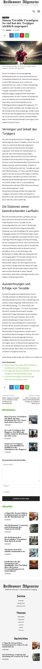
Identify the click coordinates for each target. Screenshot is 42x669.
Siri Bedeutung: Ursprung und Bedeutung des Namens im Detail (16, 527)
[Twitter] (16, 35)
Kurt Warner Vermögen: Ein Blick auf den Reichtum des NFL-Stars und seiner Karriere (15, 419)
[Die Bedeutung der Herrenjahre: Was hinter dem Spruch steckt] (33, 540)
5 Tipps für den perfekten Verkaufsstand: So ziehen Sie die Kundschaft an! (15, 515)
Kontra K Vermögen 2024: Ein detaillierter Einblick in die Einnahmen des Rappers (15, 447)
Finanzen (6, 17)
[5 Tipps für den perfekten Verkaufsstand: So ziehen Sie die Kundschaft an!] (33, 516)
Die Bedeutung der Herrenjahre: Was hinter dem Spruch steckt (15, 539)
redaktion (8, 30)
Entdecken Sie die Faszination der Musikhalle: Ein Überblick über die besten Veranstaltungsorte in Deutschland (15, 566)
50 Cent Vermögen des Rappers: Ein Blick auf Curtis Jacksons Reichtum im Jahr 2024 (16, 433)
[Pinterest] (22, 35)
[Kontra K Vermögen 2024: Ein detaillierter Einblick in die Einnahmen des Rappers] (33, 447)
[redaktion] (3, 30)
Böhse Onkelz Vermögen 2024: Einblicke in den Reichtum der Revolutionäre (10, 400)
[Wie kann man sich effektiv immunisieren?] (33, 552)
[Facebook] (11, 35)
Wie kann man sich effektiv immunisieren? (14, 551)
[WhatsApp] (27, 35)
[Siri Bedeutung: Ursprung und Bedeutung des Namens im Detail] (33, 528)
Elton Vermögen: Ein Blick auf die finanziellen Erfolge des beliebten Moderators (31, 400)
